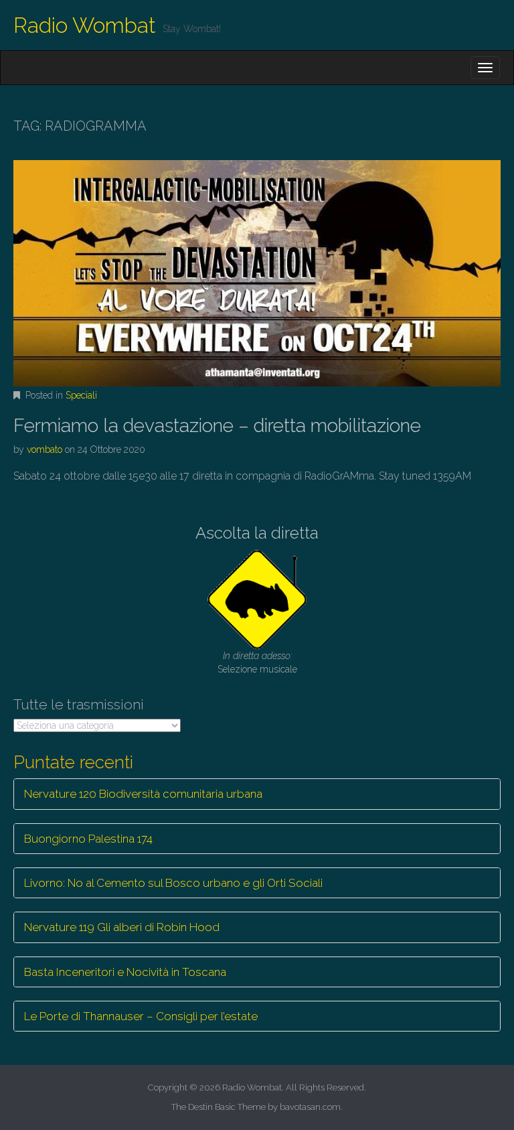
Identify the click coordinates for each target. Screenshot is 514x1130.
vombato (44, 449)
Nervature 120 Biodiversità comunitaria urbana (143, 793)
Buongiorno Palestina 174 (88, 838)
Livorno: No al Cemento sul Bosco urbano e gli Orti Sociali (173, 883)
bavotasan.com (310, 1107)
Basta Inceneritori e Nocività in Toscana (125, 972)
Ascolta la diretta (257, 533)
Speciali (81, 395)
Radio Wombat (84, 25)
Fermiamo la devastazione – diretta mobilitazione (217, 426)
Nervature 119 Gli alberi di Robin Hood (122, 927)
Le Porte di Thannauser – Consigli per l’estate (141, 1016)
